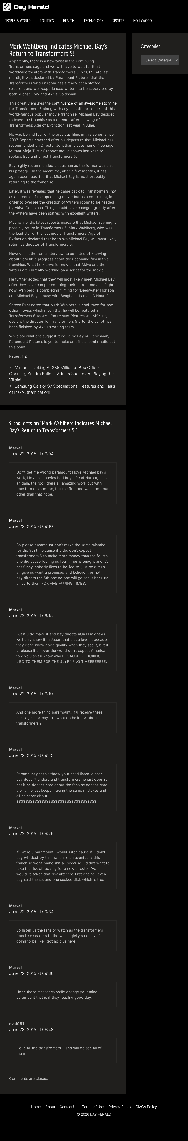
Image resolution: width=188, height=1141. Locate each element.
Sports (118, 20)
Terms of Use (93, 1107)
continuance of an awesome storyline (84, 103)
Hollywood (142, 20)
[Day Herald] (8, 7)
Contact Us (68, 1107)
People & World (18, 20)
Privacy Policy (119, 1107)
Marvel (15, 520)
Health (68, 20)
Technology (93, 20)
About (50, 1107)
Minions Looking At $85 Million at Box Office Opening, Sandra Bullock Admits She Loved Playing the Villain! (61, 373)
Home (36, 1107)
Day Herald (31, 7)
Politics (47, 20)
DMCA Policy (146, 1107)
